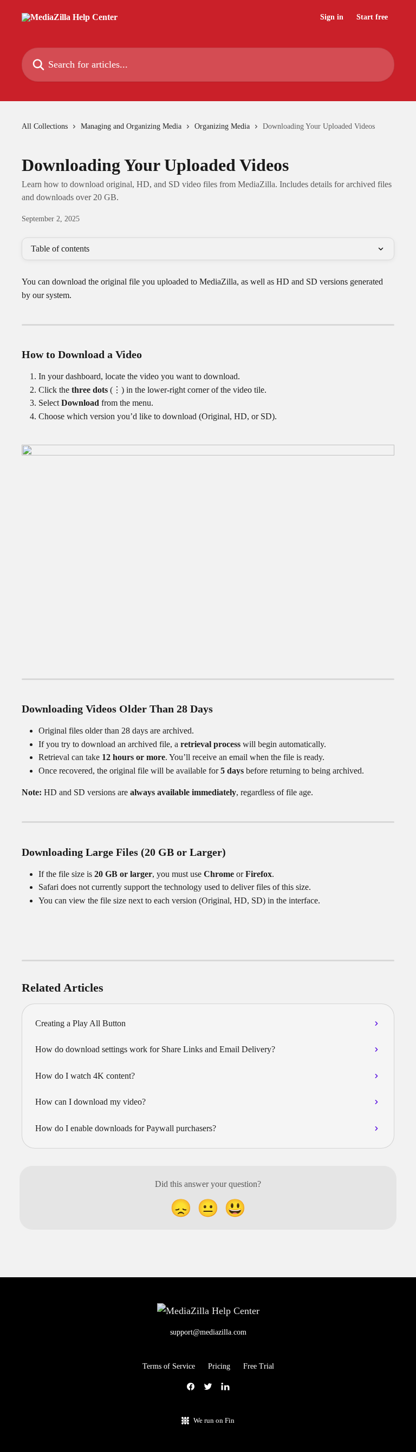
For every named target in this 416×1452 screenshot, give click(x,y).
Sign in (331, 17)
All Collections (45, 126)
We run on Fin (214, 1420)
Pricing (219, 1366)
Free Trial (258, 1366)
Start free (372, 17)
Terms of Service (168, 1366)
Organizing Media (222, 126)
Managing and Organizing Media (131, 126)
